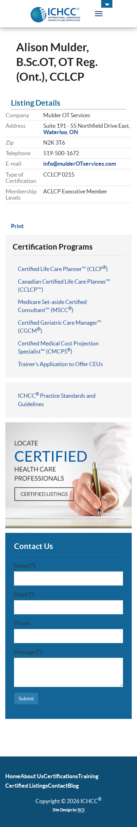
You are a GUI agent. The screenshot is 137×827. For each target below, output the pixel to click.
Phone (22, 623)
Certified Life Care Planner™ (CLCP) (63, 268)
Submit (26, 698)
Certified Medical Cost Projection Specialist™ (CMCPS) (58, 347)
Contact (58, 785)
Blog (73, 785)
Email (24, 594)
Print (17, 226)
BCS (81, 810)
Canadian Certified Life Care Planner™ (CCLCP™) (64, 285)
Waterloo (55, 132)
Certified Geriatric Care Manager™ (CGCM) (60, 326)
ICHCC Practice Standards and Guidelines (57, 399)
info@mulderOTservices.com (79, 163)
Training (88, 776)
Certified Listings (26, 785)
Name (24, 565)
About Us (32, 776)
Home (12, 776)
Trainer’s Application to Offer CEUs (60, 364)
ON (73, 132)
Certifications (61, 776)
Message (28, 652)
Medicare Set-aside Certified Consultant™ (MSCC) (52, 306)
